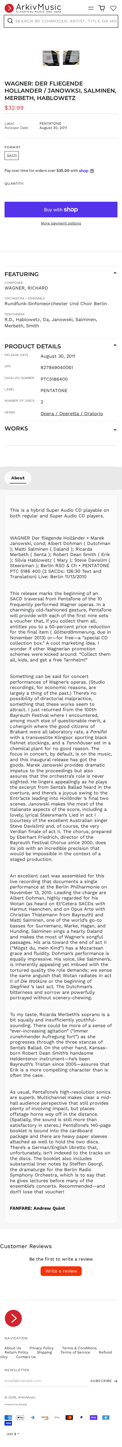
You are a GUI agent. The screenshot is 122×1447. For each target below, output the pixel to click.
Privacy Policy (42, 1348)
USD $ (11, 1434)
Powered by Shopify (16, 1404)
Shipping (44, 1352)
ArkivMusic (26, 1397)
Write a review (61, 1271)
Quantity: (14, 184)
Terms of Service (75, 1352)
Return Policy (16, 1352)
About (18, 477)
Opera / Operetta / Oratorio (72, 413)
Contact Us (26, 1357)
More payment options (61, 223)
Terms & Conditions (79, 1348)
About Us (13, 1348)
